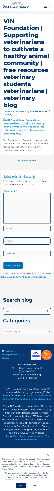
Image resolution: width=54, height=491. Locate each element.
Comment (10, 191)
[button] (45, 6)
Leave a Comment (14, 111)
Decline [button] (33, 485)
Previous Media (27, 160)
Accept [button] (21, 485)
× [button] (48, 454)
